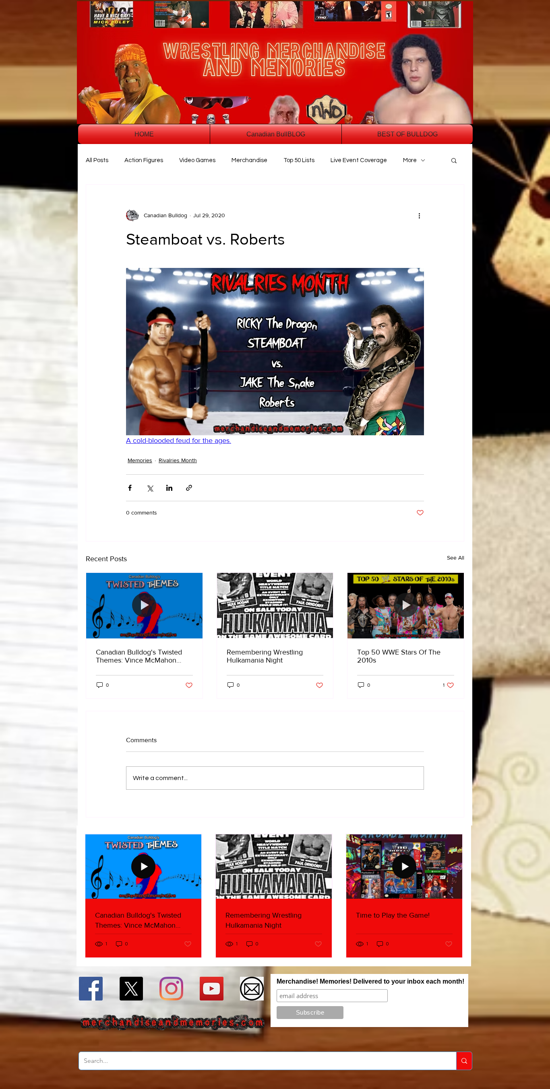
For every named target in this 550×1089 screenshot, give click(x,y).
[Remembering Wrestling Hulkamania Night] (275, 605)
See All (455, 557)
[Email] (252, 988)
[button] (454, 160)
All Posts (97, 160)
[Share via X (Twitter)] (149, 488)
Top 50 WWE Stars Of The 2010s (398, 656)
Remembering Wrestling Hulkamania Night (265, 656)
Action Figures (143, 160)
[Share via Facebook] (130, 488)
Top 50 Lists (298, 160)
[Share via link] (189, 488)
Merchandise (249, 160)
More (410, 160)
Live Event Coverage (359, 160)
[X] (131, 988)
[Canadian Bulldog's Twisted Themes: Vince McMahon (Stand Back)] (144, 605)
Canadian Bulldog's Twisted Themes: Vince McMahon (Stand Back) (139, 656)
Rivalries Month (178, 460)
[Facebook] (91, 988)
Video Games (197, 160)
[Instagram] (171, 988)
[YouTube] (211, 988)
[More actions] (419, 215)
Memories (140, 460)
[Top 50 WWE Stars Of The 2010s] (405, 605)
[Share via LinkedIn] (169, 488)
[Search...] (464, 1061)
